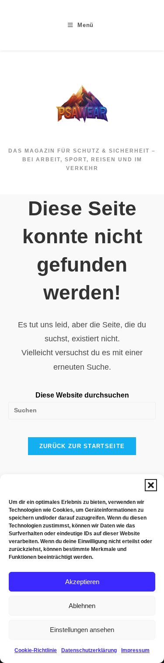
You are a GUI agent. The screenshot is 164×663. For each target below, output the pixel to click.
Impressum (135, 650)
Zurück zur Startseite (82, 446)
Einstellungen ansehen (82, 629)
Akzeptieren (82, 581)
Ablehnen (82, 605)
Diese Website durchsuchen (82, 395)
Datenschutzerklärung (89, 650)
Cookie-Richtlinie (35, 650)
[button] (151, 485)
